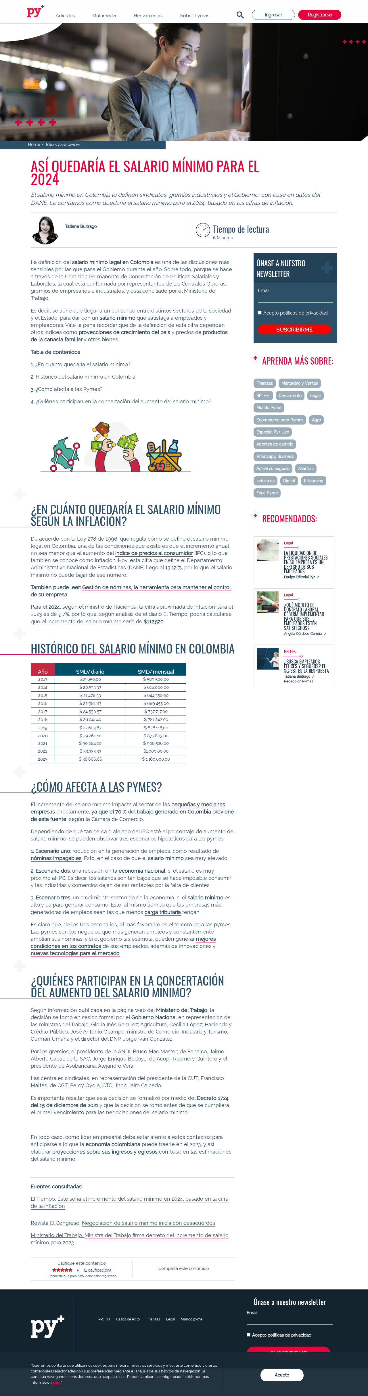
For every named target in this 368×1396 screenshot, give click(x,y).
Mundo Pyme (268, 407)
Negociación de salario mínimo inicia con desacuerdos (148, 1223)
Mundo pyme (191, 1319)
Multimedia (104, 15)
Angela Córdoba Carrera (303, 634)
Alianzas (306, 468)
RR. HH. (263, 395)
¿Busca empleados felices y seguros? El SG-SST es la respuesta (306, 666)
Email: (264, 290)
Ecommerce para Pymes (279, 420)
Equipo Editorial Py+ (299, 577)
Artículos (65, 15)
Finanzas (264, 383)
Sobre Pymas (195, 15)
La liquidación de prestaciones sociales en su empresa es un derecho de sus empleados (306, 562)
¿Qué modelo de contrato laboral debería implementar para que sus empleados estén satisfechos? (304, 616)
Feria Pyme (267, 493)
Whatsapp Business (275, 456)
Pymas (36, 11)
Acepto (295, 313)
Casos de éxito (128, 1319)
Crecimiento (290, 395)
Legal (315, 395)
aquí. (57, 1382)
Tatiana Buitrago (297, 676)
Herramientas (148, 15)
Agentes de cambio (274, 444)
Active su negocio (273, 468)
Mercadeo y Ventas (299, 383)
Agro (316, 420)
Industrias (265, 481)
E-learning (313, 481)
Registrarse (320, 15)
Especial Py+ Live (272, 432)
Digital (289, 481)
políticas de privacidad (304, 313)
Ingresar (273, 15)
